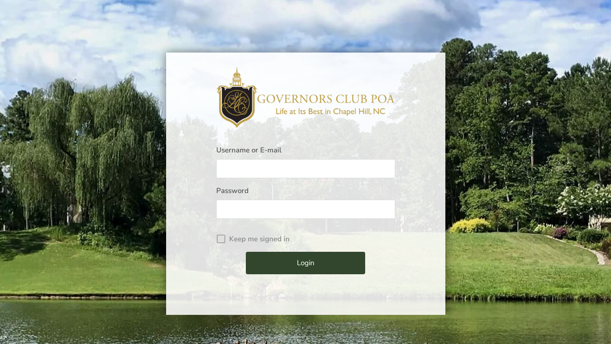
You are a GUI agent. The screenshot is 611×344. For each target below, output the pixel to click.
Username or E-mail (249, 150)
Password (232, 190)
